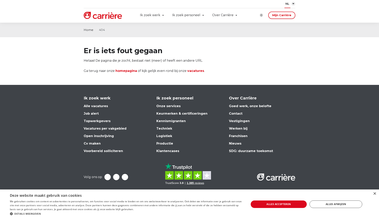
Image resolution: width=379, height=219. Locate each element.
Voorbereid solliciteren (103, 151)
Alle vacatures (96, 106)
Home (88, 30)
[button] (126, 213)
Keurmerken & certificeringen (181, 113)
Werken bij (238, 128)
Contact (235, 113)
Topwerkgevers (97, 121)
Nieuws (235, 143)
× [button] (374, 193)
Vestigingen (239, 121)
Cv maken (92, 143)
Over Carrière (223, 15)
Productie (164, 143)
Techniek (164, 128)
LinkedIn (116, 177)
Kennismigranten (171, 121)
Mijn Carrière (281, 15)
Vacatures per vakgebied (105, 128)
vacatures (195, 71)
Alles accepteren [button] (278, 204)
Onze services (168, 106)
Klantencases (167, 151)
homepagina (126, 71)
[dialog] (189, 204)
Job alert (91, 113)
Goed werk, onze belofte (250, 106)
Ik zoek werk (150, 15)
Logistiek (164, 136)
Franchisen (238, 136)
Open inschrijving (99, 136)
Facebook (107, 177)
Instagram (125, 177)
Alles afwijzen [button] (336, 204)
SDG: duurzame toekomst (251, 151)
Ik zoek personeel (186, 15)
